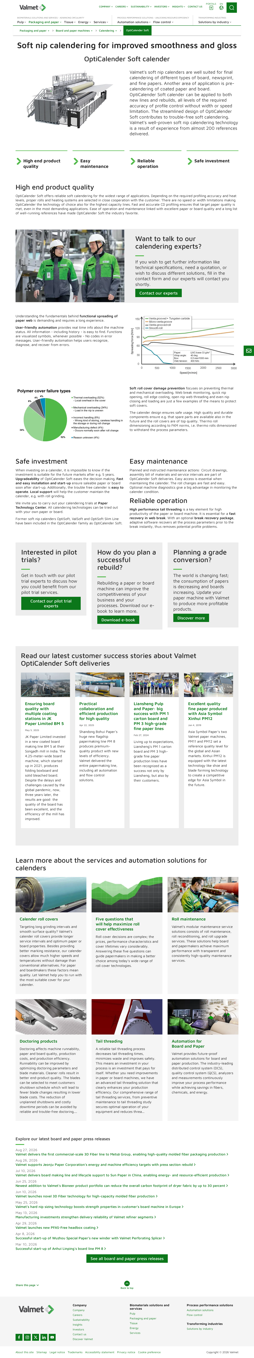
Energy (134, 1328)
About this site (25, 1352)
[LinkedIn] (43, 1337)
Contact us (79, 1334)
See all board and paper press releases (127, 1258)
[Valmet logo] (32, 7)
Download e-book (118, 619)
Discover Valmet (83, 1339)
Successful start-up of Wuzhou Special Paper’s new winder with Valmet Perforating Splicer (89, 1238)
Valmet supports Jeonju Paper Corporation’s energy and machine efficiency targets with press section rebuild (104, 1164)
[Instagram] (27, 1337)
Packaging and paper (143, 1318)
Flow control (194, 1314)
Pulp (132, 1313)
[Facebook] (19, 1337)
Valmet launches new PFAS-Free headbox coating (56, 1227)
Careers (77, 1314)
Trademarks (75, 1352)
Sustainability (81, 1319)
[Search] (232, 7)
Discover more (191, 617)
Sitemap (41, 1352)
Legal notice (57, 1352)
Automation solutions (200, 1310)
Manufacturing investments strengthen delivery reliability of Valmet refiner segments (84, 1217)
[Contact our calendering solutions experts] (249, 351)
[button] (34, 30)
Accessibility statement (99, 1352)
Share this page (25, 1285)
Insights (77, 1324)
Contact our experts (158, 293)
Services (135, 1332)
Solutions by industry (200, 1328)
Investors (78, 1329)
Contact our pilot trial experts (51, 603)
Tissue (134, 1323)
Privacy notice (126, 1352)
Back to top (127, 1287)
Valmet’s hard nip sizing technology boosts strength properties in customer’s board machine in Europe (98, 1207)
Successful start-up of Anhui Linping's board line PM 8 (59, 1249)
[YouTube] (52, 1337)
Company (79, 1310)
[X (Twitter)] (35, 1337)
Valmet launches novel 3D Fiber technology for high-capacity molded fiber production (85, 1196)
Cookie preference (149, 1352)
